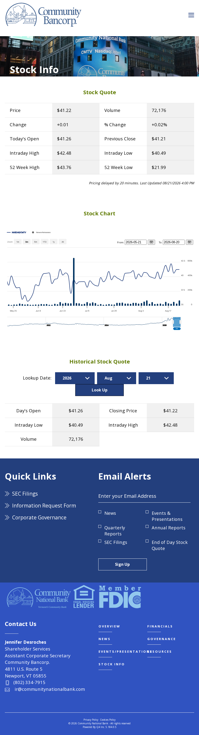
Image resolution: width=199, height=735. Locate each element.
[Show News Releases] (41, 232)
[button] (177, 322)
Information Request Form (44, 505)
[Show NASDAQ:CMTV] (16, 232)
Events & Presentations (167, 516)
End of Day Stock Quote (170, 545)
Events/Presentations (125, 651)
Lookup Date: (38, 378)
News (110, 513)
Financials (160, 626)
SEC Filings (25, 493)
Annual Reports (168, 527)
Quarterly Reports (114, 530)
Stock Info (112, 664)
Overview (109, 626)
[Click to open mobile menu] (191, 15)
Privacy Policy (90, 719)
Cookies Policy (108, 719)
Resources (159, 651)
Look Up (100, 390)
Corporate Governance (39, 517)
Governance (161, 639)
